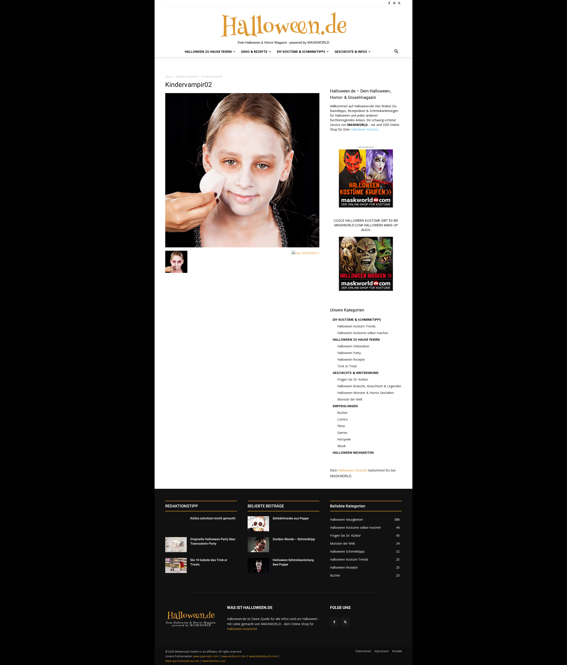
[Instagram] (394, 3)
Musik (341, 446)
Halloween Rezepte (351, 359)
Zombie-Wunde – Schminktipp (294, 539)
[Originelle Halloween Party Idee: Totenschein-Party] (176, 544)
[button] (396, 51)
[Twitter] (399, 3)
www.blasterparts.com (263, 656)
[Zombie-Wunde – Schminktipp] (258, 544)
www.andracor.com (233, 656)
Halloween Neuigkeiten (353, 452)
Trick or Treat (347, 366)
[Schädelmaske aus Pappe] (258, 523)
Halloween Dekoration (353, 346)
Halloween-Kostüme (241, 629)
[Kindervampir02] (242, 246)
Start (168, 76)
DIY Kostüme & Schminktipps (357, 319)
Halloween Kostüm (364, 129)
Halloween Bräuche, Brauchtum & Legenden (369, 386)
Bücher (342, 413)
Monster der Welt (349, 399)
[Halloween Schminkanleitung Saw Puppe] (258, 565)
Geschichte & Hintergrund (356, 373)
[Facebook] (389, 3)
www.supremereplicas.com (182, 661)
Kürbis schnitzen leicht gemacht (212, 518)
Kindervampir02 (186, 76)
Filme (341, 426)
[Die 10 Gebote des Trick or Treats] (176, 565)
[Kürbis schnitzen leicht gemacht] (176, 523)
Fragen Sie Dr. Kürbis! (352, 379)
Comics (342, 419)
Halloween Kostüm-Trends (356, 326)
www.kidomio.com (213, 661)
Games (342, 432)
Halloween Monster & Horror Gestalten (365, 393)
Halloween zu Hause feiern (356, 339)
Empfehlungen (345, 406)
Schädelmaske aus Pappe (291, 518)
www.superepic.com (206, 656)
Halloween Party (349, 353)
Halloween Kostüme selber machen (362, 333)
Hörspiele (344, 439)
